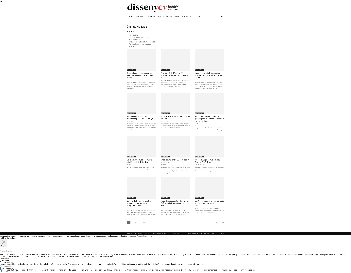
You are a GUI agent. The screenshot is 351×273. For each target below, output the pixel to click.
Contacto (199, 233)
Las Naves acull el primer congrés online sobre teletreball (209, 202)
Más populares (135, 39)
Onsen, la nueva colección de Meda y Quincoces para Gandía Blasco (140, 75)
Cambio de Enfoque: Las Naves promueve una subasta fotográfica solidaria (140, 203)
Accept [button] (140, 236)
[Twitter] (133, 20)
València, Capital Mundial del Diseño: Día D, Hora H (207, 160)
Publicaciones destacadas (139, 37)
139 (144, 223)
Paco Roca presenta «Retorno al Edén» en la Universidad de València (174, 203)
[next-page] (148, 222)
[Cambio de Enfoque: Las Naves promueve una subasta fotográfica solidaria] (141, 188)
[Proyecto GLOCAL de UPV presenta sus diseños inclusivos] (175, 60)
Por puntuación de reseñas (140, 44)
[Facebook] (128, 20)
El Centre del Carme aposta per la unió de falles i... (175, 117)
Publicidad (221, 233)
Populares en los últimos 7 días (142, 42)
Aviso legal (214, 233)
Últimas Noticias (131, 69)
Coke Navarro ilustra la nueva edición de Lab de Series (139, 160)
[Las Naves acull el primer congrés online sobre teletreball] (209, 188)
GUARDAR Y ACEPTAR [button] (9, 272)
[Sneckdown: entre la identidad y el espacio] (175, 146)
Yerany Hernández (176, 233)
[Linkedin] (130, 20)
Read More (147, 236)
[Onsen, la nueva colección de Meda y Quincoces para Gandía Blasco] (141, 60)
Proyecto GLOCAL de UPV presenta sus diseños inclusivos (174, 74)
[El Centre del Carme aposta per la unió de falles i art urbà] (175, 103)
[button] (222, 16)
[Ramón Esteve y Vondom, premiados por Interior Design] (141, 103)
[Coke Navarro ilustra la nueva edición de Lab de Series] (141, 146)
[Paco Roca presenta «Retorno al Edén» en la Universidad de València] (175, 188)
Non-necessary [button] (6, 266)
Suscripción (207, 233)
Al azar (131, 46)
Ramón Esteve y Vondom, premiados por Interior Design (140, 117)
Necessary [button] (4, 258)
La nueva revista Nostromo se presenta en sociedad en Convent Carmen (209, 75)
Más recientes (134, 35)
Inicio (128, 24)
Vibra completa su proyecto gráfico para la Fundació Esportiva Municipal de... (209, 118)
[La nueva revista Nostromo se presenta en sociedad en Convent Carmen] (209, 60)
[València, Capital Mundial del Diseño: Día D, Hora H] (209, 146)
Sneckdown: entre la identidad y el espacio (175, 160)
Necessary (6, 260)
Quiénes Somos (191, 233)
